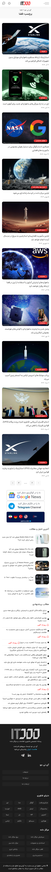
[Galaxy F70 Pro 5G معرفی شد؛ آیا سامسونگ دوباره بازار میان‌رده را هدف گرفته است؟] (42, 552)
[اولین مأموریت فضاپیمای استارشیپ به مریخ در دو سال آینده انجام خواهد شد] (25, 217)
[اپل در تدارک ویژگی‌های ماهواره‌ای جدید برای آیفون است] (25, 85)
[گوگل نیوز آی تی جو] (25, 495)
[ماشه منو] (45, 3)
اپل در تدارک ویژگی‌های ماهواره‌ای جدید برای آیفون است (26, 104)
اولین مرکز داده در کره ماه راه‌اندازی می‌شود (31, 193)
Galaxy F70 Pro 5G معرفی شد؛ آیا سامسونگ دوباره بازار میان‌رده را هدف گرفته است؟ (18, 552)
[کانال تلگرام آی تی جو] (25, 506)
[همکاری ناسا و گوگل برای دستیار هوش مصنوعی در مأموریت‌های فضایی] (25, 128)
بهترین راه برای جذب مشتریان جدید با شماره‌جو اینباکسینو (26, 685)
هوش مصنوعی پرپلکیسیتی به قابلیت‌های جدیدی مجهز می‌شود (25, 708)
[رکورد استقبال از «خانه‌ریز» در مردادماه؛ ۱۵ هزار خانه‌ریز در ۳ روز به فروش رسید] (42, 593)
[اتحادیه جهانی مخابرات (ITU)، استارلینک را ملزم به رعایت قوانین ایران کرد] (25, 449)
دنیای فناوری (41, 230)
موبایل (43, 98)
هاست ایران (32, 749)
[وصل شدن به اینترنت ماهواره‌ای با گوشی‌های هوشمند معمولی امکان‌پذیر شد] (25, 310)
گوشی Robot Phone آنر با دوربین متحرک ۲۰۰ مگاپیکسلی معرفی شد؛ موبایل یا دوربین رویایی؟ (18, 565)
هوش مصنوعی (40, 141)
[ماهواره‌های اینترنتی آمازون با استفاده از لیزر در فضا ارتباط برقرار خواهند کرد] (25, 263)
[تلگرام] (22, 755)
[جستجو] (4, 3)
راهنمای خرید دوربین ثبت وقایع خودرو (33, 712)
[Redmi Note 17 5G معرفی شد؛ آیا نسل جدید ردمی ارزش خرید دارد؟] (42, 539)
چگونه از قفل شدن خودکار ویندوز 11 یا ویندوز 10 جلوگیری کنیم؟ (25, 699)
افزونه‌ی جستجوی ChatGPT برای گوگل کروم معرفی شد (27, 703)
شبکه (43, 51)
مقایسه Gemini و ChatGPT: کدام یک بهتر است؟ (29, 694)
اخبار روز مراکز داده (39, 187)
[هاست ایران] (25, 517)
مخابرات (42, 276)
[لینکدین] (28, 755)
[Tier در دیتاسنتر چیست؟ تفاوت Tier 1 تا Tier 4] (42, 579)
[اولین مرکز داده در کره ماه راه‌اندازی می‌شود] (25, 174)
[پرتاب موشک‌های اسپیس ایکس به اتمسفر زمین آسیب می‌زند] (25, 356)
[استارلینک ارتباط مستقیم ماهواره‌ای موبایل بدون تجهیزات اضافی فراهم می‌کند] (25, 38)
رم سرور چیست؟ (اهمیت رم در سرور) (33, 642)
